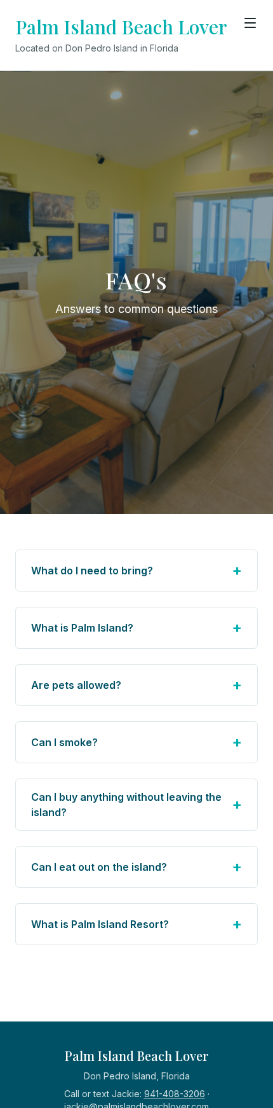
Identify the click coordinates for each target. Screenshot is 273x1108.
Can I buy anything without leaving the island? (136, 805)
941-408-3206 (174, 1093)
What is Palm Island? (136, 627)
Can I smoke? (136, 742)
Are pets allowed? (136, 684)
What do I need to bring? (136, 570)
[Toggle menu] (250, 23)
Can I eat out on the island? (136, 866)
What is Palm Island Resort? (136, 924)
